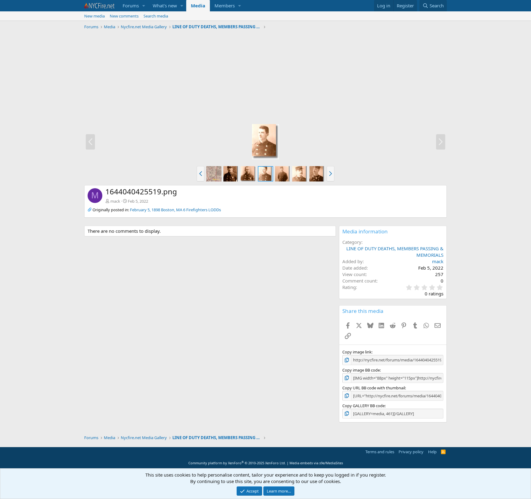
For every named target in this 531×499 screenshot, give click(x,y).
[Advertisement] (265, 78)
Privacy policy (411, 451)
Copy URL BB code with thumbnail (373, 388)
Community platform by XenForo (237, 463)
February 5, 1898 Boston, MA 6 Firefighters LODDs (175, 209)
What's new (165, 5)
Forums (131, 5)
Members (224, 5)
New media (94, 16)
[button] (144, 5)
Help (432, 451)
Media (198, 5)
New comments (124, 16)
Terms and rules (379, 451)
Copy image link (357, 352)
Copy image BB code (361, 370)
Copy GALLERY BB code (363, 405)
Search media (156, 16)
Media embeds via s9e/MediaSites (316, 463)
